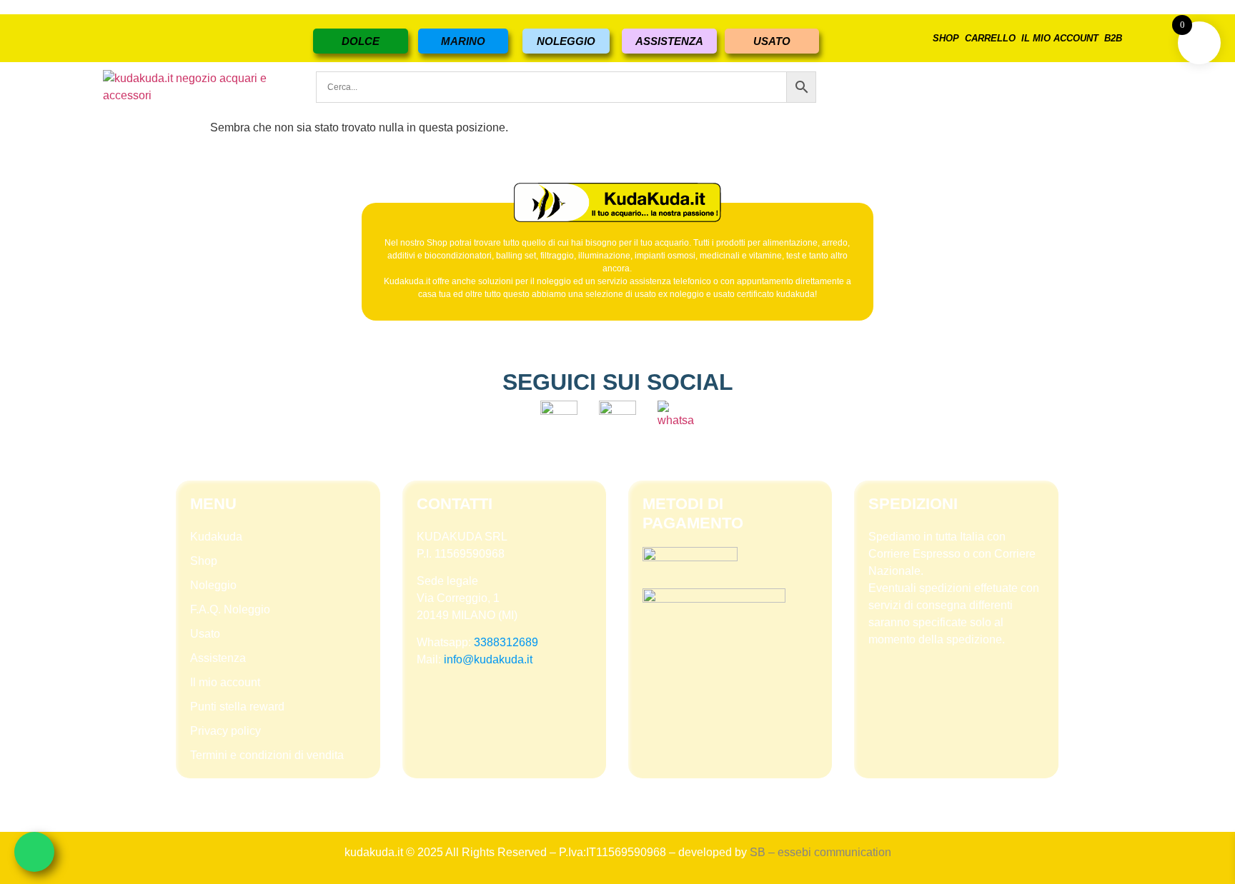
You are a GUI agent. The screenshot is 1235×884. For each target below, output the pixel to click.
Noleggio (213, 585)
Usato (205, 634)
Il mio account (1059, 38)
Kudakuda (216, 537)
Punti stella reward (237, 706)
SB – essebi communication (820, 852)
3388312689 (506, 642)
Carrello (990, 38)
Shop (946, 38)
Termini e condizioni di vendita (267, 755)
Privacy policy (225, 731)
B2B (1113, 38)
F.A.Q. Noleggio (230, 609)
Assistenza (218, 658)
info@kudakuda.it (488, 659)
